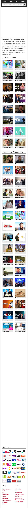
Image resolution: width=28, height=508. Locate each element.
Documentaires (6, 500)
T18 (23, 464)
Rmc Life (9, 464)
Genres (17, 1)
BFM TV (19, 468)
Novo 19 (4, 468)
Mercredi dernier (19, 494)
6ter (19, 460)
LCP (9, 481)
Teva (14, 464)
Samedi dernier (19, 501)
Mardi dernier (18, 496)
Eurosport (19, 472)
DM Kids (23, 476)
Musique (4, 502)
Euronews (4, 472)
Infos (3, 504)
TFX (23, 456)
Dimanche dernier (20, 500)
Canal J (9, 476)
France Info (9, 468)
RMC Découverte (23, 460)
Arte (9, 456)
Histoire (19, 481)
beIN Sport (14, 472)
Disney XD (19, 476)
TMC (19, 456)
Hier (16, 491)
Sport (4, 496)
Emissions (5, 495)
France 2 (9, 451)
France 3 (14, 451)
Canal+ (19, 451)
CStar (9, 460)
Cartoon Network (14, 476)
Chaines (11, 1)
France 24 (9, 472)
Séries (4, 491)
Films (4, 493)
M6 (4, 456)
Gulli (4, 476)
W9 (14, 456)
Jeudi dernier (18, 492)
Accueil (5, 1)
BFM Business (23, 468)
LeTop (4, 481)
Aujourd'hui (18, 489)
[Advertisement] (14, 22)
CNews (14, 468)
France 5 (23, 451)
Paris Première (19, 464)
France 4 (4, 460)
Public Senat (14, 481)
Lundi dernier (18, 498)
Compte (23, 1)
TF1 (4, 451)
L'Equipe (23, 472)
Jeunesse (5, 498)
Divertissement (6, 489)
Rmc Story (4, 464)
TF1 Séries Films (14, 460)
